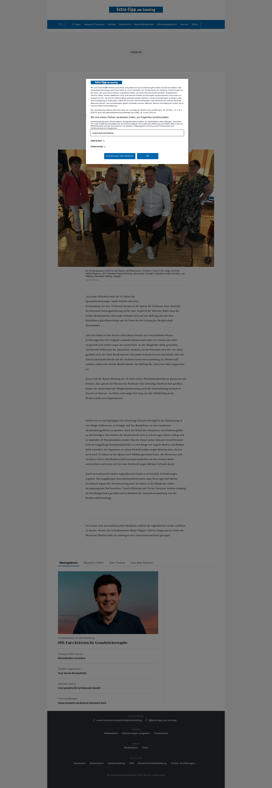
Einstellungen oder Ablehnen (119, 156)
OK (147, 156)
